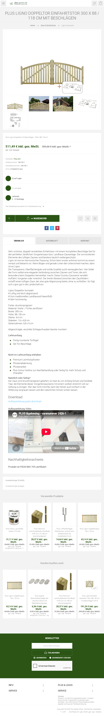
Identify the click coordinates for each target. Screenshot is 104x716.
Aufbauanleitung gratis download (24, 401)
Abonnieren (41, 658)
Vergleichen (88, 218)
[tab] (19, 240)
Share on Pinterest (57, 228)
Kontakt (85, 241)
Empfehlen (95, 218)
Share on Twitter (52, 228)
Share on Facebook (47, 228)
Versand (16, 150)
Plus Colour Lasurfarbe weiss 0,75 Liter (14, 530)
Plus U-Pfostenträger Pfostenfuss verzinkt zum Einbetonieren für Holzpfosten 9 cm (64, 532)
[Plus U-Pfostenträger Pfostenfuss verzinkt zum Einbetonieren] (64, 514)
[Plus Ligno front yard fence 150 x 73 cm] (89, 514)
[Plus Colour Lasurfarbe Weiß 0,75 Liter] (14, 514)
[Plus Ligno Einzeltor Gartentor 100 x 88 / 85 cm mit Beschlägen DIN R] (89, 581)
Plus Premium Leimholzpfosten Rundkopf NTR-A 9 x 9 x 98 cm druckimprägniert (39, 532)
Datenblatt (52, 241)
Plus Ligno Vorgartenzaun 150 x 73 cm (89, 530)
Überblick (19, 241)
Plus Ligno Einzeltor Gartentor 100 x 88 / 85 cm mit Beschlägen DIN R (89, 598)
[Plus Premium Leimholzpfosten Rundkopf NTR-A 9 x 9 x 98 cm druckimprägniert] (39, 514)
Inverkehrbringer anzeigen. (15, 486)
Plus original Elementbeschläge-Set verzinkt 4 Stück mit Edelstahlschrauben (39, 599)
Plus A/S (17, 159)
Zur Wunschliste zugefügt (80, 218)
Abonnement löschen (61, 658)
